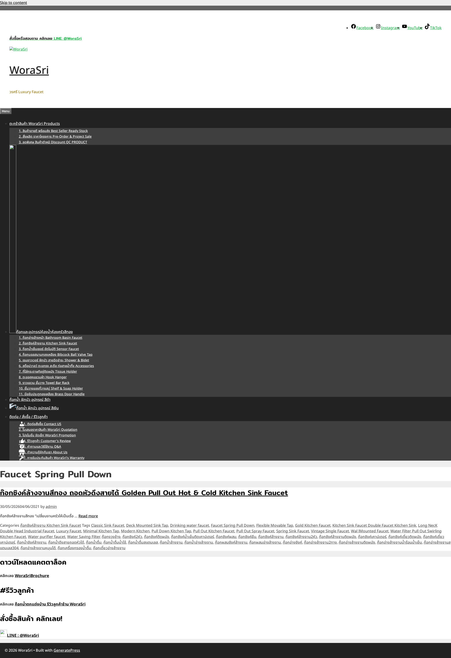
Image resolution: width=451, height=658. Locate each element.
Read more (88, 516)
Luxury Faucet (68, 531)
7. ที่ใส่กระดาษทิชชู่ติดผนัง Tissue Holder (48, 371)
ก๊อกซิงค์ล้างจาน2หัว (301, 537)
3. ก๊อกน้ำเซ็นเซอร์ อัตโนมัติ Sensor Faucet (49, 349)
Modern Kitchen (135, 531)
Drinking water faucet (189, 525)
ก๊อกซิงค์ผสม (226, 537)
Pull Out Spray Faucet (255, 531)
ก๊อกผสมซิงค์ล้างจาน (231, 542)
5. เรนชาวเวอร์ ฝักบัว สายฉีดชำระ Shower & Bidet (54, 360)
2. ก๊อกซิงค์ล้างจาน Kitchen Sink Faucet (48, 343)
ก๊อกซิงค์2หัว (132, 537)
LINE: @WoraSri (67, 38)
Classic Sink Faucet (107, 525)
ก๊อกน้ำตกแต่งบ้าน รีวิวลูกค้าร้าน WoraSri (50, 604)
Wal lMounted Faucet (370, 531)
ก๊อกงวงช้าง (111, 537)
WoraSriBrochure (32, 576)
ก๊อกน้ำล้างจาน (171, 542)
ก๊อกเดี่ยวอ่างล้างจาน (109, 548)
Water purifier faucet (46, 537)
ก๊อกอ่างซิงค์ (292, 542)
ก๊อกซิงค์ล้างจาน (271, 537)
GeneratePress (67, 650)
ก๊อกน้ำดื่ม (93, 542)
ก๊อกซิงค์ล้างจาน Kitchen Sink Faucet (50, 525)
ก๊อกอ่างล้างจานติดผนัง (357, 542)
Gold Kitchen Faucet (312, 525)
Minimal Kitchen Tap (101, 531)
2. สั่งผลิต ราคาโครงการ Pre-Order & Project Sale (55, 136)
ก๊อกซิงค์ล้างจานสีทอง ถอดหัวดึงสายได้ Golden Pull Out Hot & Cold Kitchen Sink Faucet (144, 492)
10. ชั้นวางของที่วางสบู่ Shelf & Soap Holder (51, 388)
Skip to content (13, 3)
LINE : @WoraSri (23, 636)
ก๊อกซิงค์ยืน (247, 537)
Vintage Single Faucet (330, 531)
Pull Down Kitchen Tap (171, 531)
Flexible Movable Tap (274, 525)
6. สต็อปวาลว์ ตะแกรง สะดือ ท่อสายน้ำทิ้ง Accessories (56, 365)
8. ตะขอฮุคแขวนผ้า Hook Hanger (43, 377)
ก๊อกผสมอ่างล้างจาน (265, 542)
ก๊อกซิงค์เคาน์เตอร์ (372, 537)
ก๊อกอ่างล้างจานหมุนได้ (38, 548)
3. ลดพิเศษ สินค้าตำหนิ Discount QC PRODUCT (53, 142)
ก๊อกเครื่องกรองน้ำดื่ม (74, 548)
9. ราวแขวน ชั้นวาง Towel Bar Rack (44, 382)
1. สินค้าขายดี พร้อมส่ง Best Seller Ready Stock (53, 130)
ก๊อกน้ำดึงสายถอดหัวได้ (66, 542)
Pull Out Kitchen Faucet (213, 531)
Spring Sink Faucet (292, 531)
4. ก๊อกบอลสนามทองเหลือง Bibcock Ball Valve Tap (56, 354)
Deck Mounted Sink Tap (147, 525)
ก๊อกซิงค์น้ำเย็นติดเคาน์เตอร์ (192, 537)
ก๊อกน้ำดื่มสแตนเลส (143, 542)
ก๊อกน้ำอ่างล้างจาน (198, 542)
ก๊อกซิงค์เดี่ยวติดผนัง (404, 537)
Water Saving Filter (83, 537)
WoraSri (29, 71)
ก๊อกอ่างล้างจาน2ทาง (320, 542)
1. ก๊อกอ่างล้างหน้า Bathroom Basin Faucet (50, 337)
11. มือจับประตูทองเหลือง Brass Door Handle (52, 394)
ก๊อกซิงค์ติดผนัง (156, 537)
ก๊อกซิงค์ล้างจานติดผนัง (337, 537)
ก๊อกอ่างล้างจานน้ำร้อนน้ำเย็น (399, 542)
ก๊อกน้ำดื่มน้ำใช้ (114, 542)
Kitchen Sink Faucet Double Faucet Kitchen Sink (374, 525)
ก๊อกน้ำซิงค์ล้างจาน (31, 542)
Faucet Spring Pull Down (232, 525)
